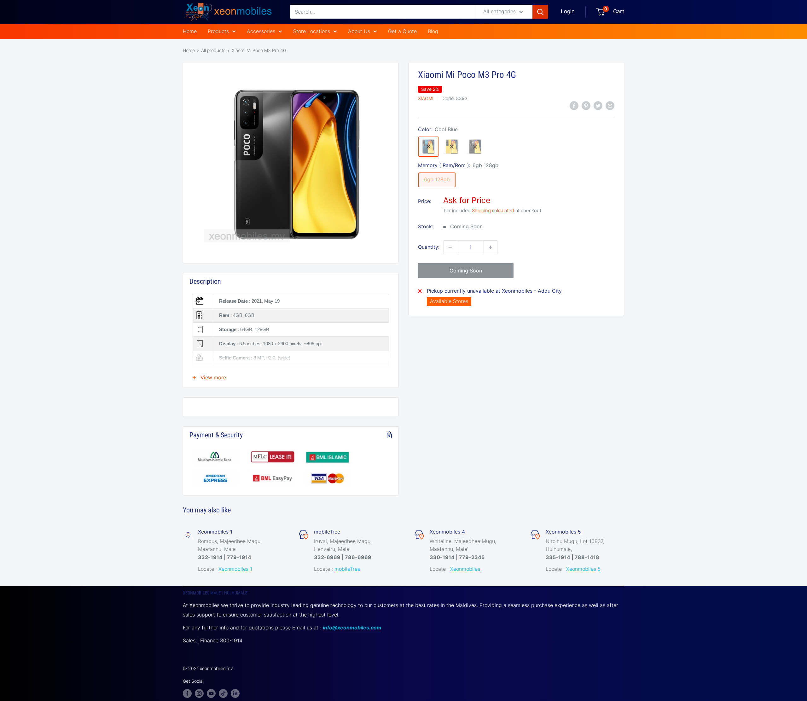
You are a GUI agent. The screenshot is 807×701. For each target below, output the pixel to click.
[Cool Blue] (428, 147)
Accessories (261, 31)
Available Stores (449, 301)
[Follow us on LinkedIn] (235, 693)
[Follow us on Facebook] (187, 693)
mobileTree (347, 569)
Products (218, 31)
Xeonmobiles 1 (235, 569)
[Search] (540, 12)
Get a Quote (402, 31)
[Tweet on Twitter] (598, 105)
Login (568, 11)
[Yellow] (452, 147)
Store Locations (311, 31)
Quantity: (428, 247)
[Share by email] (610, 105)
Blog (433, 31)
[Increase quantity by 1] (490, 247)
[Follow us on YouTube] (211, 693)
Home (190, 31)
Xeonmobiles (465, 569)
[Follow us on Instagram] (199, 693)
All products (213, 50)
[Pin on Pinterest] (586, 105)
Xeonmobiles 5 (583, 569)
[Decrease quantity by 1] (450, 247)
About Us (359, 31)
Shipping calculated (493, 210)
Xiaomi (425, 98)
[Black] (475, 147)
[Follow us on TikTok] (223, 693)
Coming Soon (466, 270)
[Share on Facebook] (574, 105)
